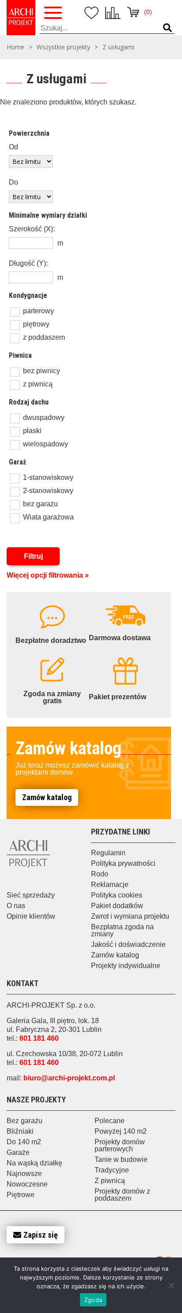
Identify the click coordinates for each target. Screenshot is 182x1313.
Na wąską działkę (34, 1163)
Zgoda (93, 1299)
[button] (167, 28)
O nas (16, 905)
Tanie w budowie (121, 1159)
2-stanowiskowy (48, 490)
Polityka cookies (116, 895)
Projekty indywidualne (125, 965)
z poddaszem (44, 337)
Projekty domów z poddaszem (122, 1194)
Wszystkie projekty (63, 47)
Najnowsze (24, 1173)
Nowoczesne (27, 1184)
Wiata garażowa (48, 517)
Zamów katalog (47, 797)
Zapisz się (40, 1234)
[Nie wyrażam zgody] (171, 1285)
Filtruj (33, 556)
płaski (32, 430)
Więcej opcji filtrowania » (48, 575)
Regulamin (108, 853)
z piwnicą (38, 384)
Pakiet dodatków (117, 905)
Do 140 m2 (24, 1142)
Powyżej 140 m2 (121, 1131)
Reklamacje (110, 884)
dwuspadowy (43, 417)
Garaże (18, 1152)
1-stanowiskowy (48, 477)
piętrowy (36, 324)
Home (15, 47)
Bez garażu (24, 1120)
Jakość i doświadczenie (128, 944)
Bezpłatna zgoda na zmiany (122, 930)
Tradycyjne (112, 1170)
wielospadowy (45, 444)
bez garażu (40, 504)
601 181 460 (39, 1038)
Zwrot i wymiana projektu (130, 916)
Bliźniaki (20, 1131)
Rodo (99, 874)
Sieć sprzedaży (31, 895)
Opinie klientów (31, 916)
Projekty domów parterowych (120, 1145)
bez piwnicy (41, 371)
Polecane (110, 1120)
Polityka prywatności (123, 863)
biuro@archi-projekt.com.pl (69, 1078)
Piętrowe (20, 1194)
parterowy (38, 311)
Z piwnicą (110, 1180)
